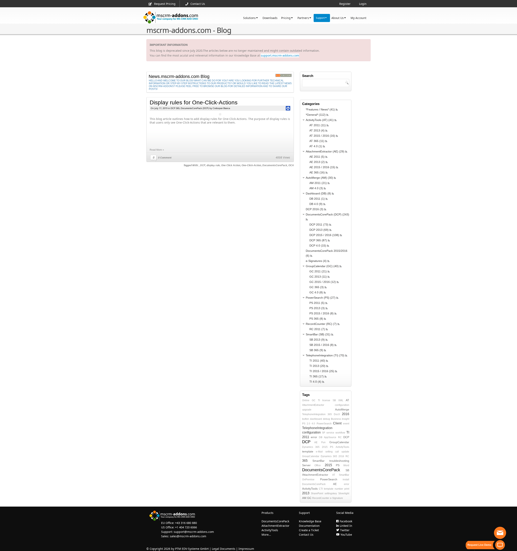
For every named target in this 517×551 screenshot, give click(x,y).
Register (345, 4)
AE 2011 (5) (317, 156)
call (337, 451)
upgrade (306, 409)
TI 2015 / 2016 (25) (321, 371)
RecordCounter (320, 498)
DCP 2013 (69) (319, 229)
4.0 (313, 423)
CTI (321, 488)
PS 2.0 (306, 423)
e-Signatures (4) (316, 260)
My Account (358, 18)
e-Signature (336, 498)
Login (363, 4)
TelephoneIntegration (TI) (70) (325, 355)
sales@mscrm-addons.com (188, 536)
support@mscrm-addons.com (194, 532)
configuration (342, 405)
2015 (325, 447)
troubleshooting (339, 460)
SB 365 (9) (316, 350)
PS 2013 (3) (317, 308)
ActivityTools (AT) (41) (320, 120)
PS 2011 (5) (317, 302)
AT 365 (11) (316, 141)
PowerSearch (324, 423)
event (346, 423)
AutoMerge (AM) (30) (319, 177)
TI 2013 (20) (317, 365)
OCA (291, 165)
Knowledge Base (310, 521)
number (339, 488)
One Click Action (230, 165)
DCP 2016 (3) (314, 209)
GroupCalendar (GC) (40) (322, 266)
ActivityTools (342, 447)
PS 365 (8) (316, 318)
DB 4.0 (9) (316, 204)
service (330, 432)
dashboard (316, 419)
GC (313, 400)
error (314, 437)
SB (334, 400)
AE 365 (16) (317, 172)
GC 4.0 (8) (316, 292)
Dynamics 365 (310, 447)
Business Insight (340, 419)
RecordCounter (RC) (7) (321, 323)
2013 (305, 493)
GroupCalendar (339, 442)
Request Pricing (164, 4)
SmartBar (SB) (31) (318, 334)
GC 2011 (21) (318, 271)
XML (340, 400)
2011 (305, 437)
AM (304, 498)
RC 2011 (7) (317, 329)
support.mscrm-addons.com (280, 55)
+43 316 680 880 (186, 523)
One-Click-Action (251, 165)
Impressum (246, 549)
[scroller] (510, 546)
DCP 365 (175, 108)
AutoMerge (342, 409)
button (305, 419)
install (346, 479)
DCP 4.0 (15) (317, 245)
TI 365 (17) (316, 376)
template (307, 451)
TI (319, 400)
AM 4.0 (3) (316, 188)
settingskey (331, 493)
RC (340, 437)
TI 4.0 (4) (315, 381)
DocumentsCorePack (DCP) (195, 108)
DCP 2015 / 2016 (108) (324, 235)
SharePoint (317, 493)
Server (306, 465)
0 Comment (164, 157)
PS (331, 447)
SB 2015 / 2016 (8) (321, 344)
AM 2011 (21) (318, 183)
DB (320, 437)
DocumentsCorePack (274, 165)
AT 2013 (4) (317, 130)
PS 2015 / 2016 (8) (321, 313)
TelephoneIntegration (314, 414)
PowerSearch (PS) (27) (320, 297)
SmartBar (318, 460)
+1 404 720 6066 (186, 527)
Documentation (309, 526)
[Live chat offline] (500, 533)
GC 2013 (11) (318, 276)
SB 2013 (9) (317, 339)
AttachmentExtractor (313, 405)
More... (266, 534)
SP (323, 432)
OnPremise (308, 479)
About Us (337, 18)
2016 (345, 414)
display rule (213, 165)
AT (347, 400)
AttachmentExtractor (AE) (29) (325, 151)
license (326, 400)
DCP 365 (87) (318, 240)
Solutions (249, 18)
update (345, 451)
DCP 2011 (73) (318, 224)
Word (346, 465)
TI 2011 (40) (317, 360)
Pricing (286, 18)
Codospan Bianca (221, 108)
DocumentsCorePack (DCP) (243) (327, 214)
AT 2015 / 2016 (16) (322, 135)
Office (317, 465)
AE (315, 442)
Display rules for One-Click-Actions (193, 102)
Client (337, 423)
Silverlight (343, 493)
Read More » (157, 149)
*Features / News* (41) (320, 109)
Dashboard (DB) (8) (318, 193)
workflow (340, 432)
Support (320, 18)
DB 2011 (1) (317, 198)
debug (326, 419)
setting (329, 451)
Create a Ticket (309, 530)
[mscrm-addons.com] (170, 17)
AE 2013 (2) (317, 162)
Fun (323, 442)
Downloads (270, 18)
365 (330, 414)
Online (305, 400)
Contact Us (197, 4)
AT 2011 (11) (317, 125)
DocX (337, 414)
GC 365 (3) (316, 287)
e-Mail (319, 451)
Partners (303, 18)
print (346, 488)
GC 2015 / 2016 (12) (322, 281)
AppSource (330, 437)
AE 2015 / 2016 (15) (322, 167)
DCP (202, 165)
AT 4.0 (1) (315, 146)
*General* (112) (316, 114)
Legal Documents (223, 549)
